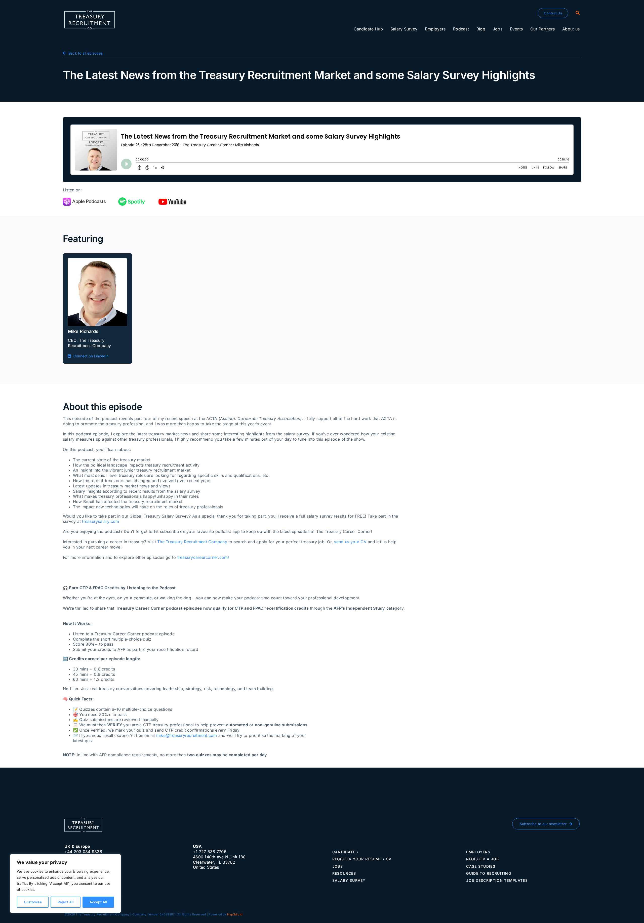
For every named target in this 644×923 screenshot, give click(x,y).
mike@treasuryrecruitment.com (186, 735)
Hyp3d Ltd (234, 914)
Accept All (98, 902)
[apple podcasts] (84, 199)
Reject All (66, 902)
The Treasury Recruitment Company (192, 541)
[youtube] (172, 200)
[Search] (578, 13)
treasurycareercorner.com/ (203, 557)
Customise (33, 902)
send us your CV (350, 541)
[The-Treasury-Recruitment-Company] (89, 12)
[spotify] (132, 199)
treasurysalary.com (100, 521)
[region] (65, 883)
